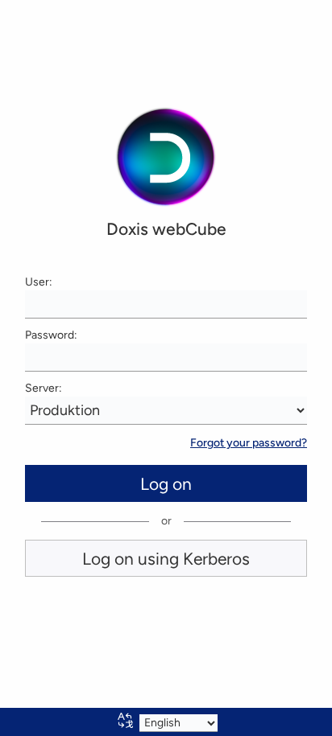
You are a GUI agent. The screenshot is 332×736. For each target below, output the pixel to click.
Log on (166, 484)
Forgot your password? (248, 443)
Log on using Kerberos (166, 559)
